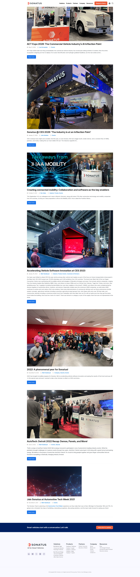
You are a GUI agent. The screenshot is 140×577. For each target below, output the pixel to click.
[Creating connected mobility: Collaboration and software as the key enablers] (70, 169)
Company (57, 372)
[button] (112, 3)
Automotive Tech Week (55, 506)
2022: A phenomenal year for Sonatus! (47, 369)
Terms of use (80, 572)
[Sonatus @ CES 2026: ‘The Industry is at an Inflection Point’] (70, 96)
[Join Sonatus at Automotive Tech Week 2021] (54, 481)
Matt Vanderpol (45, 274)
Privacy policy (74, 572)
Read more (31, 57)
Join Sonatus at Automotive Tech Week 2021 (51, 499)
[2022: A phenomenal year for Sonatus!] (70, 338)
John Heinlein (44, 135)
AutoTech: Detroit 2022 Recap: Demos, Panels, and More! (57, 441)
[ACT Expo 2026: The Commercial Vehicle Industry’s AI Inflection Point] (70, 23)
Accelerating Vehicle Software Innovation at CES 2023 (56, 270)
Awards (62, 372)
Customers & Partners (73, 274)
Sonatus (58, 572)
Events (53, 47)
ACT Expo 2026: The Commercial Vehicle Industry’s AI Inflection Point (64, 44)
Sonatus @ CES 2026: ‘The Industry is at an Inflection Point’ (59, 132)
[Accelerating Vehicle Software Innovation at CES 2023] (70, 239)
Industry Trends (54, 193)
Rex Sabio (43, 193)
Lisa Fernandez (43, 47)
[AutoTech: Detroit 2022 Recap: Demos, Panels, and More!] (70, 414)
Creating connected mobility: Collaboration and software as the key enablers (68, 189)
